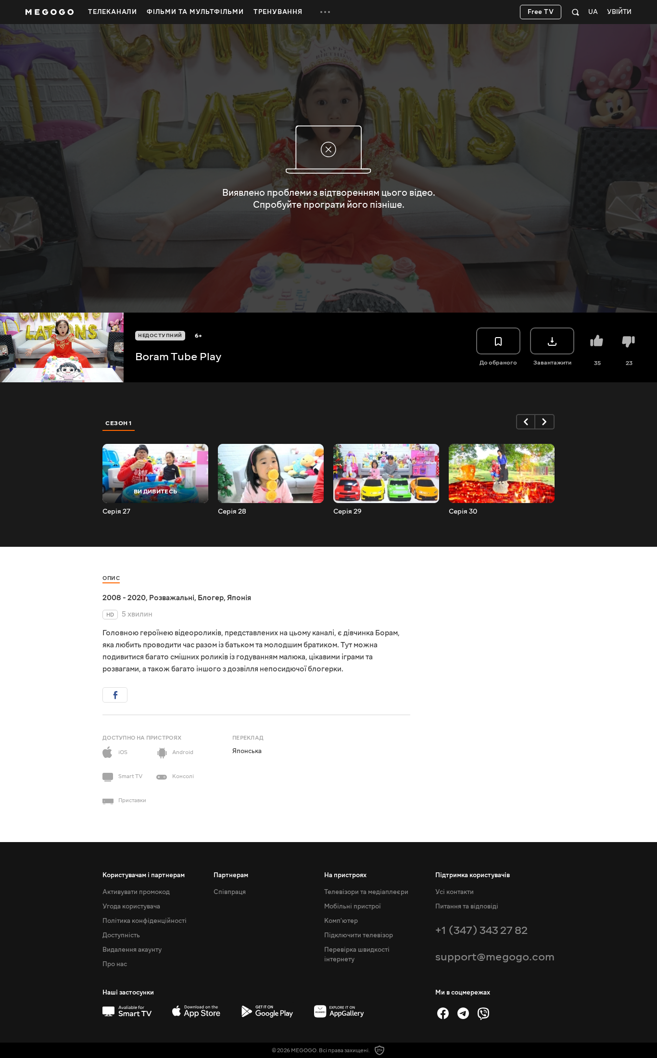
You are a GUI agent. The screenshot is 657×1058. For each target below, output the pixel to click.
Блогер (211, 598)
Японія (239, 598)
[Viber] (483, 1013)
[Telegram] (463, 1013)
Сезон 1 (118, 423)
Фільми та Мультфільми (195, 12)
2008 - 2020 (124, 598)
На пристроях (345, 875)
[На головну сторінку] (49, 12)
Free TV (541, 12)
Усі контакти (454, 892)
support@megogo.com (495, 956)
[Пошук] (575, 12)
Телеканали (112, 12)
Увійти (619, 12)
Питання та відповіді (466, 906)
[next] (545, 421)
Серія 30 (463, 511)
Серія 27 (116, 511)
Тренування (278, 12)
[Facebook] (443, 1013)
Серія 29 (347, 511)
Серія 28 (232, 511)
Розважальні (171, 598)
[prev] (525, 421)
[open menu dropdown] (325, 12)
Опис (111, 578)
